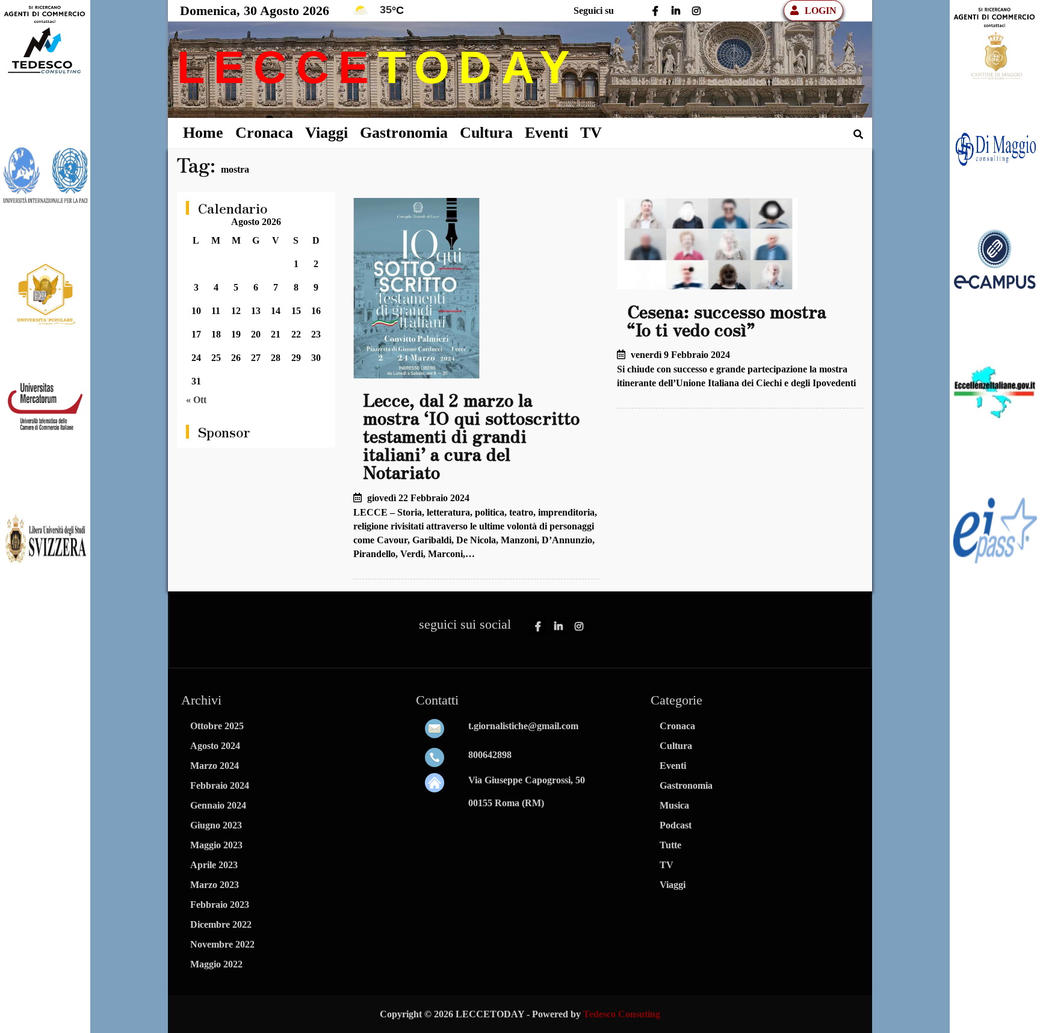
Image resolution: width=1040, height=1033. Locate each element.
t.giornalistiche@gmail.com (523, 726)
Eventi (546, 132)
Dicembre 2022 (221, 924)
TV (591, 132)
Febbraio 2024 (219, 785)
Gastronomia (404, 132)
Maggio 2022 (216, 964)
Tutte (670, 845)
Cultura (486, 132)
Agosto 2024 (215, 746)
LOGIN (821, 10)
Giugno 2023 (216, 825)
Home (203, 132)
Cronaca (264, 132)
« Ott (196, 400)
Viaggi (326, 132)
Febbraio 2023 (219, 904)
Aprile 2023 (214, 865)
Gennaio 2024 (218, 805)
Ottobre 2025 (217, 726)
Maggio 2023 (216, 845)
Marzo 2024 (214, 765)
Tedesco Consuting (621, 1014)
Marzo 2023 (214, 885)
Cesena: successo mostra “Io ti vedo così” (726, 320)
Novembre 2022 (222, 944)
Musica (674, 805)
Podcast (676, 825)
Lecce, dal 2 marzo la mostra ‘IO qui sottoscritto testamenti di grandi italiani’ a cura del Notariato (471, 435)
